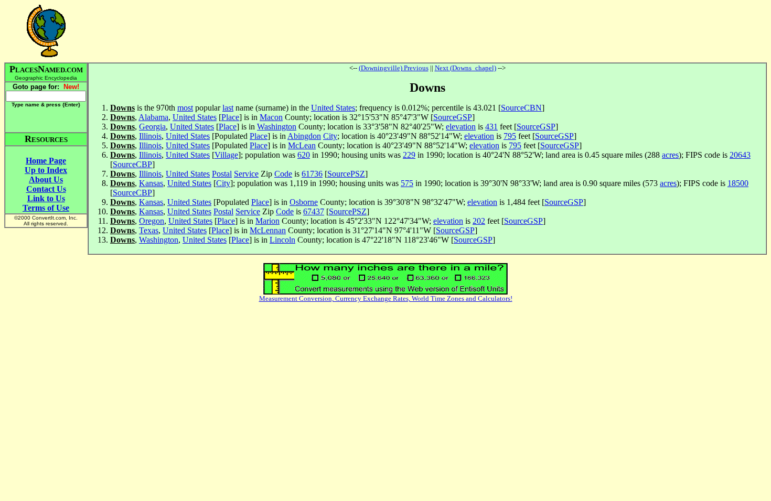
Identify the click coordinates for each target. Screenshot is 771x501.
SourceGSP (452, 117)
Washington (276, 126)
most (185, 107)
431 (491, 126)
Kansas (151, 183)
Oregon (151, 220)
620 (303, 154)
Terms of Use (46, 207)
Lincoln (282, 239)
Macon (271, 117)
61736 (312, 173)
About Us (46, 179)
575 (407, 183)
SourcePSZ (346, 173)
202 (479, 220)
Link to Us (46, 198)
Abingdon (304, 136)
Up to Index (46, 170)
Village (226, 154)
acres (670, 154)
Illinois (150, 136)
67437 (313, 211)
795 (510, 136)
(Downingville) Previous (394, 68)
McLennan (268, 230)
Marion (267, 220)
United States (333, 107)
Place (230, 117)
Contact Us (46, 188)
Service (246, 173)
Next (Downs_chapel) (465, 68)
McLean (302, 145)
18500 (737, 183)
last (227, 107)
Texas (148, 230)
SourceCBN (521, 107)
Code (283, 173)
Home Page (46, 160)
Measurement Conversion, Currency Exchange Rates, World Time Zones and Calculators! (385, 298)
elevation (461, 126)
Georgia (152, 126)
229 (409, 154)
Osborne (304, 202)
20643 (740, 154)
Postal (222, 173)
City (330, 136)
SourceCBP (132, 164)
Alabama (153, 117)
